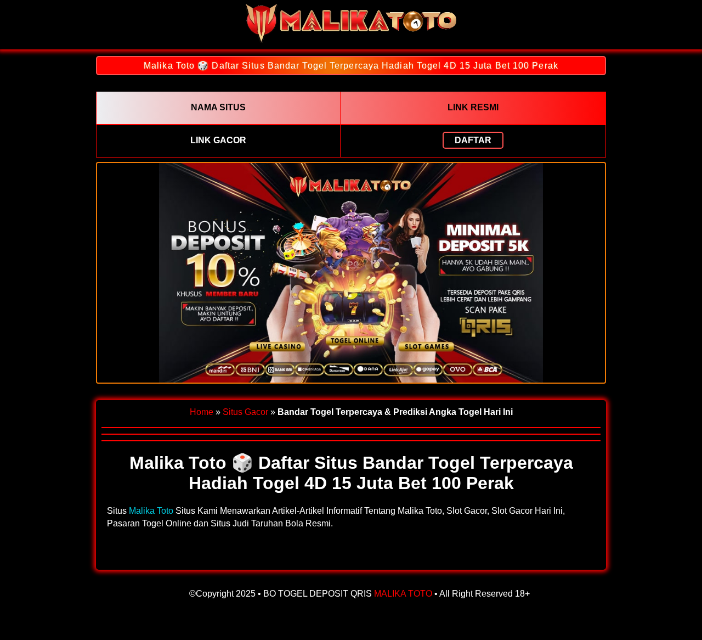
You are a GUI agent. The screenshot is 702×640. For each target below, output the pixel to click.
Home (201, 412)
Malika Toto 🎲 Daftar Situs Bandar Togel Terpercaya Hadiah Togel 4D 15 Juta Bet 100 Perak (351, 65)
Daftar (473, 140)
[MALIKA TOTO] (351, 39)
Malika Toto (151, 510)
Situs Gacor (245, 412)
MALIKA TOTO (403, 593)
